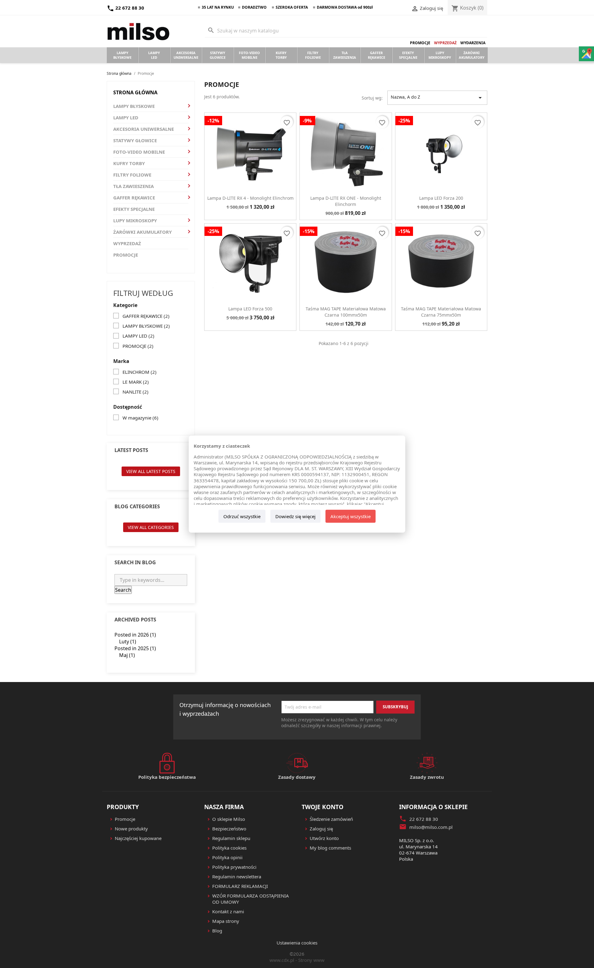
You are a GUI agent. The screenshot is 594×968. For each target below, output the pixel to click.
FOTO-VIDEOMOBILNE (249, 55)
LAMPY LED (125, 117)
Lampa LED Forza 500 (250, 309)
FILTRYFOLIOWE (313, 55)
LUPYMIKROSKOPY (439, 55)
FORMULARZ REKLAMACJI (240, 886)
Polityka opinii (227, 857)
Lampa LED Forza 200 (441, 198)
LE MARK (136, 382)
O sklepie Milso (228, 819)
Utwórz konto (324, 838)
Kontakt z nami (228, 911)
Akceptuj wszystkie (350, 516)
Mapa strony (225, 921)
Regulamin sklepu (231, 838)
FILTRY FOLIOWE (132, 175)
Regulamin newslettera (236, 876)
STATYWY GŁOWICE (135, 140)
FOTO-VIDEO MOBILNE (139, 152)
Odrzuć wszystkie (241, 516)
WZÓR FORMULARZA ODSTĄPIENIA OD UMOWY (250, 899)
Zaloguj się (321, 828)
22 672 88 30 (125, 8)
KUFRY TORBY (129, 163)
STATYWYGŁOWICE (218, 55)
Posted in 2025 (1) (135, 648)
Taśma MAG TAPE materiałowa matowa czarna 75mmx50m (441, 312)
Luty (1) (127, 641)
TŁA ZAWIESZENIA (133, 186)
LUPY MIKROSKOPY (135, 220)
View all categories (151, 527)
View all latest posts (150, 471)
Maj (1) (127, 655)
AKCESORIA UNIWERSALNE (143, 129)
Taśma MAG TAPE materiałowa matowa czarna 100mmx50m (346, 312)
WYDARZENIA (472, 42)
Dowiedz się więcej (295, 516)
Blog (217, 930)
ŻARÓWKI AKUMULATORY (142, 232)
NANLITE (135, 392)
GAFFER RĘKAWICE (134, 197)
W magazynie (140, 418)
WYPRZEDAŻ (127, 243)
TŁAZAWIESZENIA (344, 55)
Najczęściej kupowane (138, 838)
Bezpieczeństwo (229, 828)
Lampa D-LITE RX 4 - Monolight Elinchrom (250, 198)
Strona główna (135, 92)
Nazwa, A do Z (437, 97)
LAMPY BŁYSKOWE (134, 106)
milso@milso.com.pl (431, 827)
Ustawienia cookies (297, 943)
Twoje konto (322, 807)
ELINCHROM (140, 372)
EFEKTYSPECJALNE (408, 55)
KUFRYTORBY (281, 55)
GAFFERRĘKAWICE (376, 55)
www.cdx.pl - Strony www (297, 960)
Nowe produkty (131, 828)
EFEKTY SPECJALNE (134, 209)
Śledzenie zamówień (331, 819)
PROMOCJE (420, 42)
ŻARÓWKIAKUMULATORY (471, 55)
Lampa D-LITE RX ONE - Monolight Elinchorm (345, 201)
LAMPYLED (154, 55)
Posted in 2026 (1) (135, 634)
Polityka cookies (229, 848)
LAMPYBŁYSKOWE (122, 55)
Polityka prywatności (234, 867)
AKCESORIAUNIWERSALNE (186, 55)
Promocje (125, 819)
